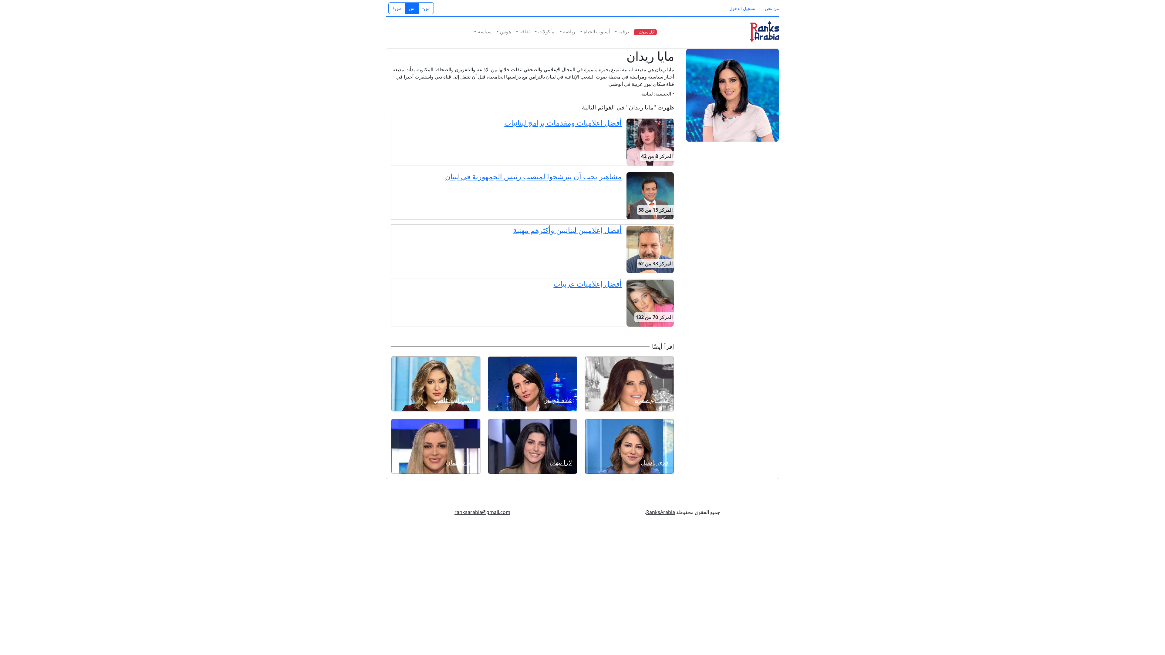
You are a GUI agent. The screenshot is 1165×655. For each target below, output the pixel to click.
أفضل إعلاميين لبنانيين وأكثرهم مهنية (567, 230)
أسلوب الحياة (597, 31)
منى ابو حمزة (652, 400)
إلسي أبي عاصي (454, 400)
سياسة (484, 31)
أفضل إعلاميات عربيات (587, 284)
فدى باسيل (655, 462)
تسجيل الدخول (742, 8)
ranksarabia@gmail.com (482, 512)
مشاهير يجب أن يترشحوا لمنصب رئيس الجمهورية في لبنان (533, 176)
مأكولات (546, 31)
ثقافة (524, 31)
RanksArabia (660, 512)
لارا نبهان (560, 462)
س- (426, 8)
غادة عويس (557, 400)
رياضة (569, 31)
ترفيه (623, 31)
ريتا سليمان (460, 462)
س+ (396, 8)
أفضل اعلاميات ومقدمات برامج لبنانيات (563, 123)
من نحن (772, 8)
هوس (505, 31)
